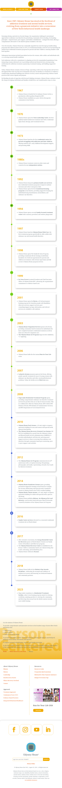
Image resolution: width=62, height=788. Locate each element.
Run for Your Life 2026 (43, 705)
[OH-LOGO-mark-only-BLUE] (31, 751)
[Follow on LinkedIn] (48, 729)
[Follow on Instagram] (25, 729)
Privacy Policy (31, 763)
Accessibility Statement (31, 780)
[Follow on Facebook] (14, 729)
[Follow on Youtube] (36, 729)
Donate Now (39, 9)
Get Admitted (54, 9)
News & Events (8, 9)
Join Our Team (23, 9)
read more (38, 710)
